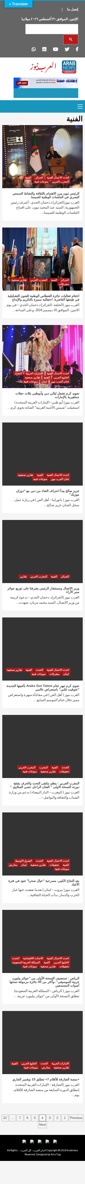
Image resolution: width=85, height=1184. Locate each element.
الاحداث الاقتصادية (33, 958)
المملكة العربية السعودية (26, 962)
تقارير (23, 576)
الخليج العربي (61, 377)
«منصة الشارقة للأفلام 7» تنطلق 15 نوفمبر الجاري (45, 1079)
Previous (76, 1118)
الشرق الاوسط (23, 860)
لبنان (44, 381)
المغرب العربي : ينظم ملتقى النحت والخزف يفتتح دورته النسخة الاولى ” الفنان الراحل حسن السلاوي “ (44, 785)
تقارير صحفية (19, 280)
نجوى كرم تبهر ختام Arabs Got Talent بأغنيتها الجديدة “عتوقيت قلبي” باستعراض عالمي (43, 687)
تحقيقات (64, 771)
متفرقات (64, 284)
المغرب (43, 767)
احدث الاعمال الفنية (58, 177)
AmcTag (56, 1154)
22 (5, 1118)
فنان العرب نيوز (60, 381)
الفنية (28, 177)
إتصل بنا (72, 9)
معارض (13, 864)
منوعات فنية (41, 181)
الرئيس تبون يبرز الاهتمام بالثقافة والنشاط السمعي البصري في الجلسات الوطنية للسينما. (45, 195)
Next (42, 1124)
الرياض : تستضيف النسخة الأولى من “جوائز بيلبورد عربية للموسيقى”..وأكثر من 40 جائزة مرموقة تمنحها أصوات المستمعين (44, 981)
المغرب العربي (60, 181)
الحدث (18, 373)
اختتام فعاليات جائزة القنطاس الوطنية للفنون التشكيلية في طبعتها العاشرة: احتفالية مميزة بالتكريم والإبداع (43, 297)
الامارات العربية (34, 373)
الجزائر (39, 177)
